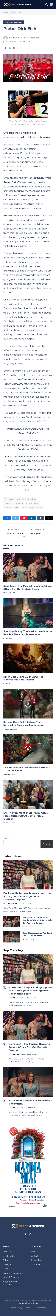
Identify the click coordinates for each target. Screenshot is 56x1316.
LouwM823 (17, 38)
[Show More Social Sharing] (19, 48)
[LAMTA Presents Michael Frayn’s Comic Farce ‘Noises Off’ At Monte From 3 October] (28, 794)
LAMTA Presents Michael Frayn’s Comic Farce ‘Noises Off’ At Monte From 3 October (26, 816)
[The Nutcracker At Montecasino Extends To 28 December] (28, 749)
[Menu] (51, 4)
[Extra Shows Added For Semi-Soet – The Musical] (11, 936)
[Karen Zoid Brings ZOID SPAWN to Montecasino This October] (28, 658)
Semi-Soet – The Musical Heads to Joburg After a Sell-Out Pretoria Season (37, 920)
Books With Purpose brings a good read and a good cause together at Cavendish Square (27, 896)
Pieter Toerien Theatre (32, 507)
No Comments (12, 42)
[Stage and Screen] (18, 4)
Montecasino (32, 503)
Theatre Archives (14, 22)
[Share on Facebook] (5, 48)
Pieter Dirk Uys (12, 507)
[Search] (46, 4)
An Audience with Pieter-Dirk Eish (20, 499)
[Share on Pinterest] (14, 48)
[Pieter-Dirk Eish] (28, 68)
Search (6, 838)
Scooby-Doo (36, 533)
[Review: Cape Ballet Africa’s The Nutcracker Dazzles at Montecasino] (28, 703)
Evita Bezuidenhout (14, 503)
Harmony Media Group (28, 1303)
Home (5, 12)
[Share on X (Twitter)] (10, 48)
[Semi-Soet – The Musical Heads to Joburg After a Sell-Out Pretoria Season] (28, 567)
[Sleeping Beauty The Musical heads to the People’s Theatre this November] (28, 613)
